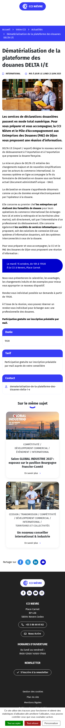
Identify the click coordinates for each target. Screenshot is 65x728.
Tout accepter (14, 723)
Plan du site (33, 697)
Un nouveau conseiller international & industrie (32, 534)
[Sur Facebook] (20, 562)
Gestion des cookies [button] (33, 691)
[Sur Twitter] (28, 562)
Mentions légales (32, 702)
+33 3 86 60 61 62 (35, 624)
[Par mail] (43, 562)
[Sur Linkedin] (35, 562)
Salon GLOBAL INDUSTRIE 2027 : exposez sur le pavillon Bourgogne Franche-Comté (32, 462)
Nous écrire (34, 633)
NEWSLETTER (32, 663)
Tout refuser (32, 723)
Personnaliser (51, 723)
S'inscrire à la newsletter (34, 672)
